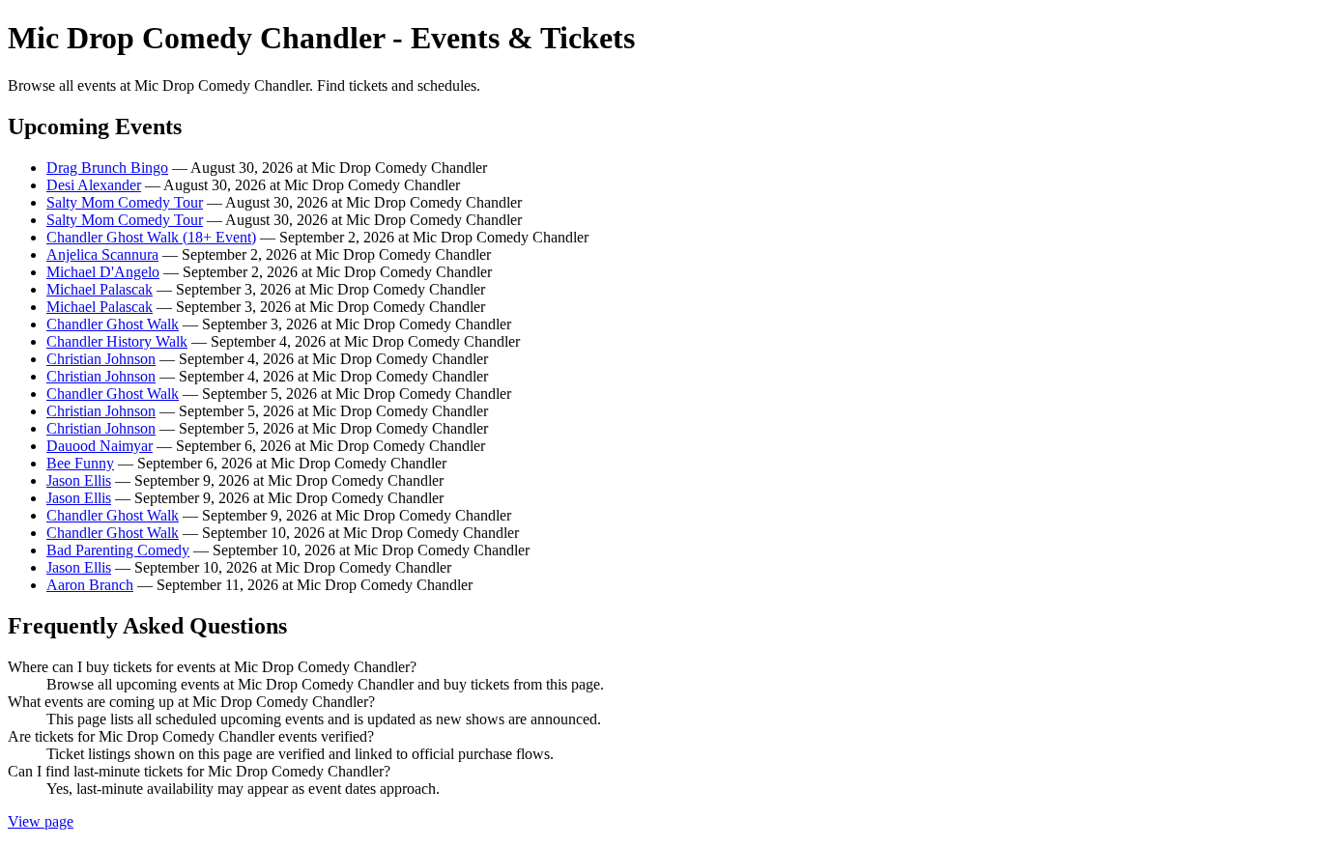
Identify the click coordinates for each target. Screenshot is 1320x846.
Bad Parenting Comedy (117, 550)
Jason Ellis (78, 480)
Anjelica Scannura (102, 254)
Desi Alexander (93, 185)
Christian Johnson (101, 359)
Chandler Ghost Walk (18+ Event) (151, 237)
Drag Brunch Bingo (107, 167)
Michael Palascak (99, 289)
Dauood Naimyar (99, 445)
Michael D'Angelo (102, 272)
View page (40, 821)
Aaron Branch (89, 585)
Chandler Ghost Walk (112, 324)
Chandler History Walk (116, 341)
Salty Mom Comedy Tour (124, 202)
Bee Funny (80, 463)
